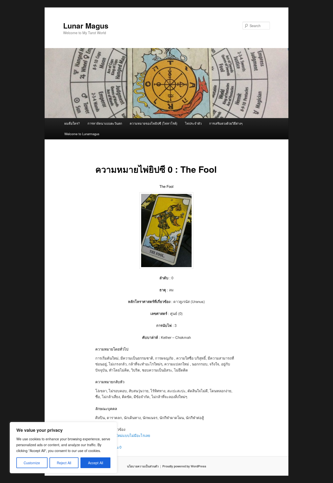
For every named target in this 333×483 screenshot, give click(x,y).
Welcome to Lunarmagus (81, 133)
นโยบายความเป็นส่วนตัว (143, 466)
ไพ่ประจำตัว (193, 123)
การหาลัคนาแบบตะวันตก (105, 123)
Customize (32, 462)
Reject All (64, 462)
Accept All (95, 462)
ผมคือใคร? (72, 123)
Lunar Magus (85, 25)
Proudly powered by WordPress (184, 466)
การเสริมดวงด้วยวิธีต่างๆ (226, 123)
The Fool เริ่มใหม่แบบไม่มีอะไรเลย (122, 435)
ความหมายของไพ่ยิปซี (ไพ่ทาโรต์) (153, 123)
